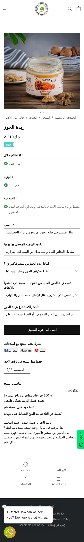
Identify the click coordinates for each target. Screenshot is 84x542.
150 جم (14, 185)
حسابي (25, 470)
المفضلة (25, 484)
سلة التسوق (58, 484)
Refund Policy (61, 519)
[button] (42, 9)
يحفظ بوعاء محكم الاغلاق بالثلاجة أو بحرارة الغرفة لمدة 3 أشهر (44, 209)
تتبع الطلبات (58, 470)
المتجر (46, 117)
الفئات (33, 117)
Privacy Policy (55, 513)
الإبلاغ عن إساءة (57, 524)
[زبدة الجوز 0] (42, 71)
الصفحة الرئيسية (65, 117)
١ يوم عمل (16, 163)
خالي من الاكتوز (14, 117)
